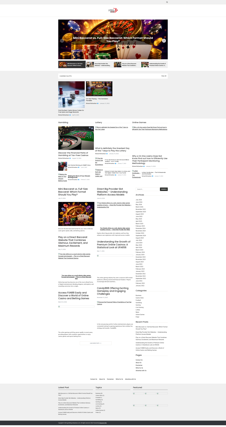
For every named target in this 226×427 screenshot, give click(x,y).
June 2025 (139, 216)
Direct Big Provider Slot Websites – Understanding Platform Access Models (112, 192)
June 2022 (139, 281)
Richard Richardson (63, 115)
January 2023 (140, 271)
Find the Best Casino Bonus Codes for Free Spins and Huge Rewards (71, 111)
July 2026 (139, 200)
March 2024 (139, 250)
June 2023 (139, 264)
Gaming (138, 305)
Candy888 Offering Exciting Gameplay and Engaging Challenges (112, 291)
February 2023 (140, 269)
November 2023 (141, 259)
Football (138, 300)
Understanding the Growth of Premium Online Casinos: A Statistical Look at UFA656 (113, 244)
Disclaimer (139, 365)
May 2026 (139, 204)
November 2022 (141, 276)
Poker (137, 317)
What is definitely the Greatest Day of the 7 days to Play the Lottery (112, 149)
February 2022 (140, 283)
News (137, 312)
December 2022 (140, 274)
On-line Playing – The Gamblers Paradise (97, 99)
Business (138, 295)
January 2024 (140, 254)
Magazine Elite (103, 423)
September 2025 (141, 212)
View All (163, 76)
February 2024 (140, 252)
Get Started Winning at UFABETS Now (79, 165)
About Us (138, 362)
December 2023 (140, 257)
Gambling (139, 302)
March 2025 (139, 223)
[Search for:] (147, 190)
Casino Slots (140, 298)
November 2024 (141, 231)
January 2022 (140, 285)
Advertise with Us (141, 370)
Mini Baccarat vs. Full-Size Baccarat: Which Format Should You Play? (113, 39)
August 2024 (140, 238)
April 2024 (139, 247)
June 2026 (139, 202)
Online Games (140, 314)
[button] (164, 41)
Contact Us (139, 360)
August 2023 (140, 262)
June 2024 (139, 243)
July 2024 (139, 240)
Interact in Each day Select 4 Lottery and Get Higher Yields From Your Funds (117, 172)
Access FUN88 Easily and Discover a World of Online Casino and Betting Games (73, 295)
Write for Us (139, 368)
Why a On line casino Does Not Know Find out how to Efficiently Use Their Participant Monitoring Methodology (149, 160)
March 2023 (139, 266)
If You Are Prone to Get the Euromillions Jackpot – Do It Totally (117, 160)
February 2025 (140, 226)
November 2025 (141, 209)
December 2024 (140, 228)
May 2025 (139, 219)
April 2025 (139, 221)
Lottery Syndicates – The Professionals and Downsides (154, 173)
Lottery (138, 310)
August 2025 (140, 214)
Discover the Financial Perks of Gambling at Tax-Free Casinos (73, 154)
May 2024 (139, 245)
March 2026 (139, 207)
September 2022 (141, 278)
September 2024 (141, 235)
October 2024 (140, 233)
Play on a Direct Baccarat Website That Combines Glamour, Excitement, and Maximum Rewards (73, 241)
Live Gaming (140, 307)
